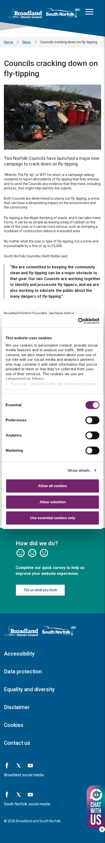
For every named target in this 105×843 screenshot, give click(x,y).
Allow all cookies (52, 486)
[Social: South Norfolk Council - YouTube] (30, 795)
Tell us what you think (40, 590)
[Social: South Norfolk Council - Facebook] (7, 795)
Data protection (23, 671)
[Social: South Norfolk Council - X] (18, 795)
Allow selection (53, 502)
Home (8, 42)
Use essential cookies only (52, 518)
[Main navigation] (89, 13)
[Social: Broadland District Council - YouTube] (30, 765)
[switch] (92, 420)
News (26, 42)
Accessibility (19, 654)
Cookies (13, 725)
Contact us (17, 743)
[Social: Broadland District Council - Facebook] (7, 765)
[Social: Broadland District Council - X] (18, 765)
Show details (79, 470)
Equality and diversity (29, 689)
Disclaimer (17, 707)
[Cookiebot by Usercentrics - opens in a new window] (78, 321)
